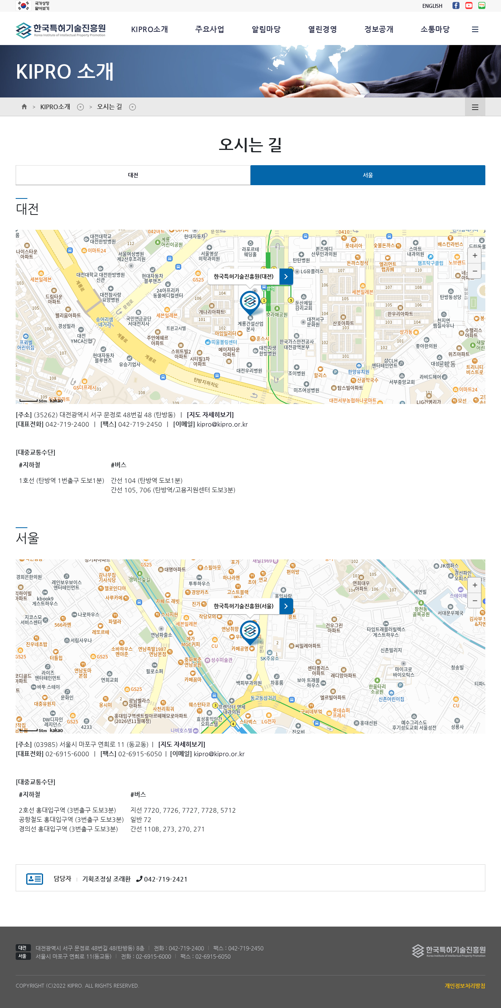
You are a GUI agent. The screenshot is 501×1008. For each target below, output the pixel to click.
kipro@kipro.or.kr (222, 424)
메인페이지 (24, 106)
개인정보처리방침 (465, 986)
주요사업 (209, 29)
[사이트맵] (475, 28)
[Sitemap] (475, 106)
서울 (368, 175)
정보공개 (378, 29)
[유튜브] (468, 5)
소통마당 (435, 29)
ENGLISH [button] (432, 6)
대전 (133, 175)
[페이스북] (456, 5)
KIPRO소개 (149, 29)
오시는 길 (109, 106)
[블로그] (481, 5)
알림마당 (266, 29)
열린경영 (322, 29)
